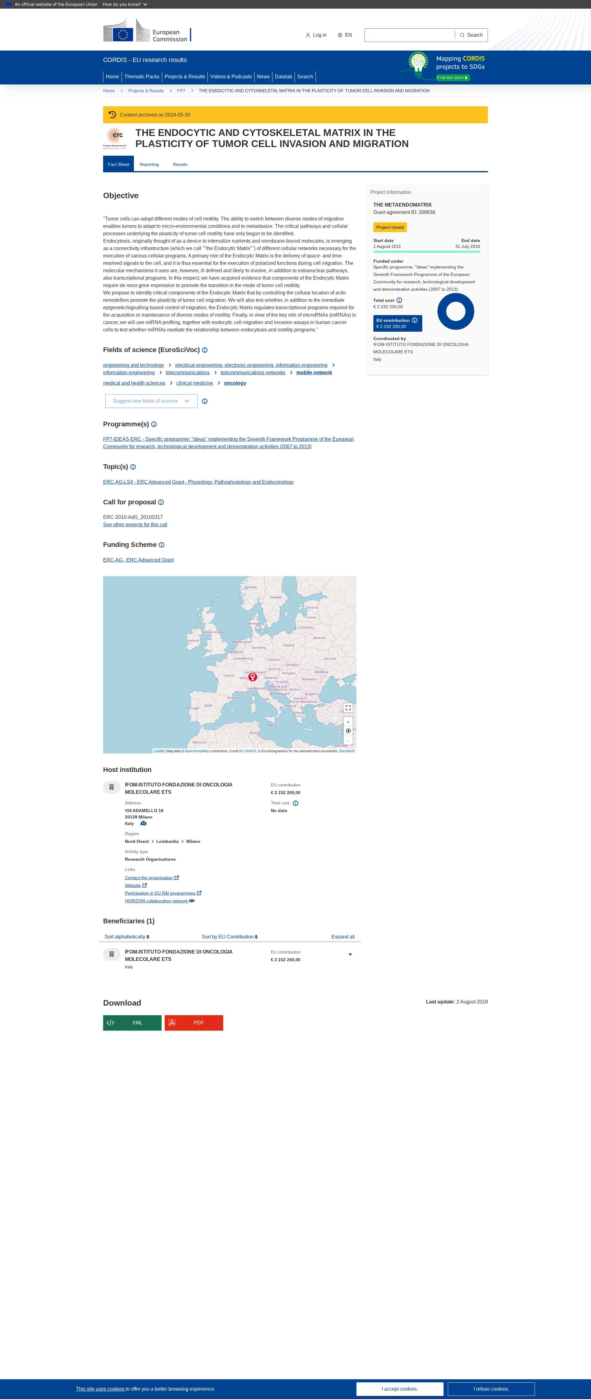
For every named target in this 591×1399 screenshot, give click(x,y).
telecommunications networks (253, 372)
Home (112, 76)
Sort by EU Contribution (228, 936)
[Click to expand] (350, 954)
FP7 (181, 90)
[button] (345, 35)
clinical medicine (194, 383)
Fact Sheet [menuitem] (118, 164)
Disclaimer (347, 750)
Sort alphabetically (126, 936)
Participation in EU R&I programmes (183, 893)
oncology (235, 383)
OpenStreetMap (197, 750)
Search (305, 76)
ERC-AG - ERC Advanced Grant (138, 560)
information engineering (129, 372)
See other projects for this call (135, 524)
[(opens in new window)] (153, 30)
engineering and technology (133, 365)
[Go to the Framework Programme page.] (114, 138)
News (263, 76)
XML (137, 1022)
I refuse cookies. (491, 1389)
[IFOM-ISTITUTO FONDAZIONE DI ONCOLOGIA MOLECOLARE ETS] (253, 677)
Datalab (283, 76)
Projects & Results (185, 76)
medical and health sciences (134, 383)
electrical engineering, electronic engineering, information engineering (251, 365)
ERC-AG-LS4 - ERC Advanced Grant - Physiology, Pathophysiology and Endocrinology (198, 482)
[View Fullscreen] (348, 707)
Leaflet (159, 750)
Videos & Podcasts (231, 76)
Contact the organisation (171, 877)
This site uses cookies (101, 1389)
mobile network (314, 372)
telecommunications (188, 372)
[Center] (348, 730)
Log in (320, 35)
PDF (199, 1022)
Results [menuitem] (180, 164)
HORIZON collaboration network (179, 900)
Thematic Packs (141, 76)
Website (155, 885)
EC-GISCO (247, 750)
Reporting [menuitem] (149, 164)
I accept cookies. (400, 1389)
